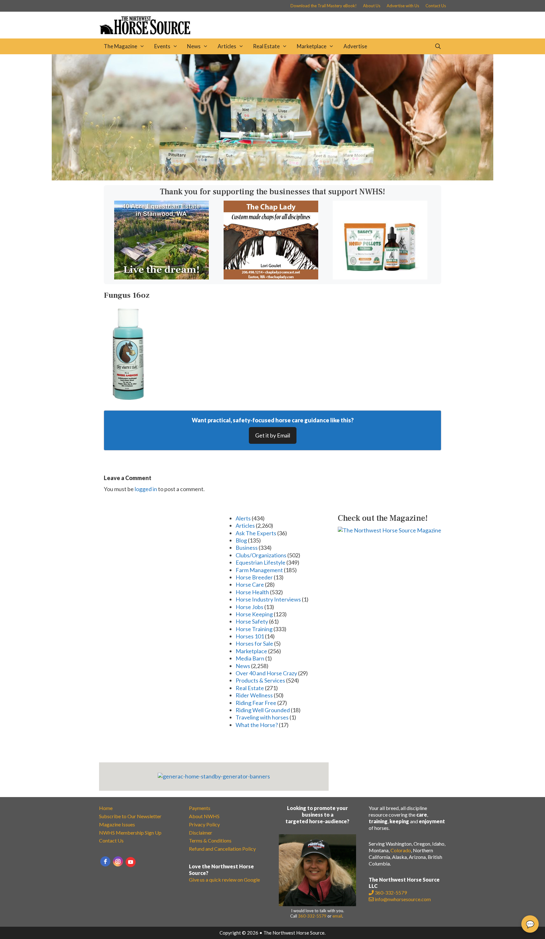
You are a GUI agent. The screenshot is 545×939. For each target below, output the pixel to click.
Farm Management (259, 569)
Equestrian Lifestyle (260, 562)
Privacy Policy (204, 824)
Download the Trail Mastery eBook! (323, 5)
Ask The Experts (256, 533)
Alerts (243, 518)
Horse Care (250, 584)
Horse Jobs (249, 606)
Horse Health (252, 592)
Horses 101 (250, 636)
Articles (227, 46)
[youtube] (131, 862)
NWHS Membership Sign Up (130, 833)
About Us (371, 5)
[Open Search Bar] (438, 46)
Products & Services (260, 680)
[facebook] (105, 861)
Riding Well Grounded (263, 710)
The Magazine (120, 46)
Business (247, 547)
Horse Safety (252, 621)
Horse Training (254, 628)
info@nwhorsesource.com (403, 899)
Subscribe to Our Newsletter (130, 816)
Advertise (355, 46)
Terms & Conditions (210, 840)
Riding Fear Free (256, 702)
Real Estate (266, 46)
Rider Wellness (254, 695)
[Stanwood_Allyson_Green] (161, 277)
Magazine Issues (117, 824)
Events (162, 46)
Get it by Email (272, 435)
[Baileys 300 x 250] (380, 277)
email (337, 915)
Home (106, 808)
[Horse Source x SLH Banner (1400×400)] (272, 178)
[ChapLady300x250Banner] (271, 277)
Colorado (400, 850)
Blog (241, 540)
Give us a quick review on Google (224, 880)
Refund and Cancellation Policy (222, 849)
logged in (146, 488)
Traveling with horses (262, 717)
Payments (199, 808)
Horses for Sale (254, 643)
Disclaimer (200, 833)
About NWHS (204, 816)
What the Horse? (257, 724)
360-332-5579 (312, 915)
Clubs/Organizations (261, 555)
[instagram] (118, 861)
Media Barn (250, 658)
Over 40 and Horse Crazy (266, 673)
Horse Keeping (254, 614)
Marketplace (311, 46)
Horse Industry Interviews (268, 599)
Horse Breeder (254, 577)
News (194, 46)
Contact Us (435, 5)
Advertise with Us (403, 5)
